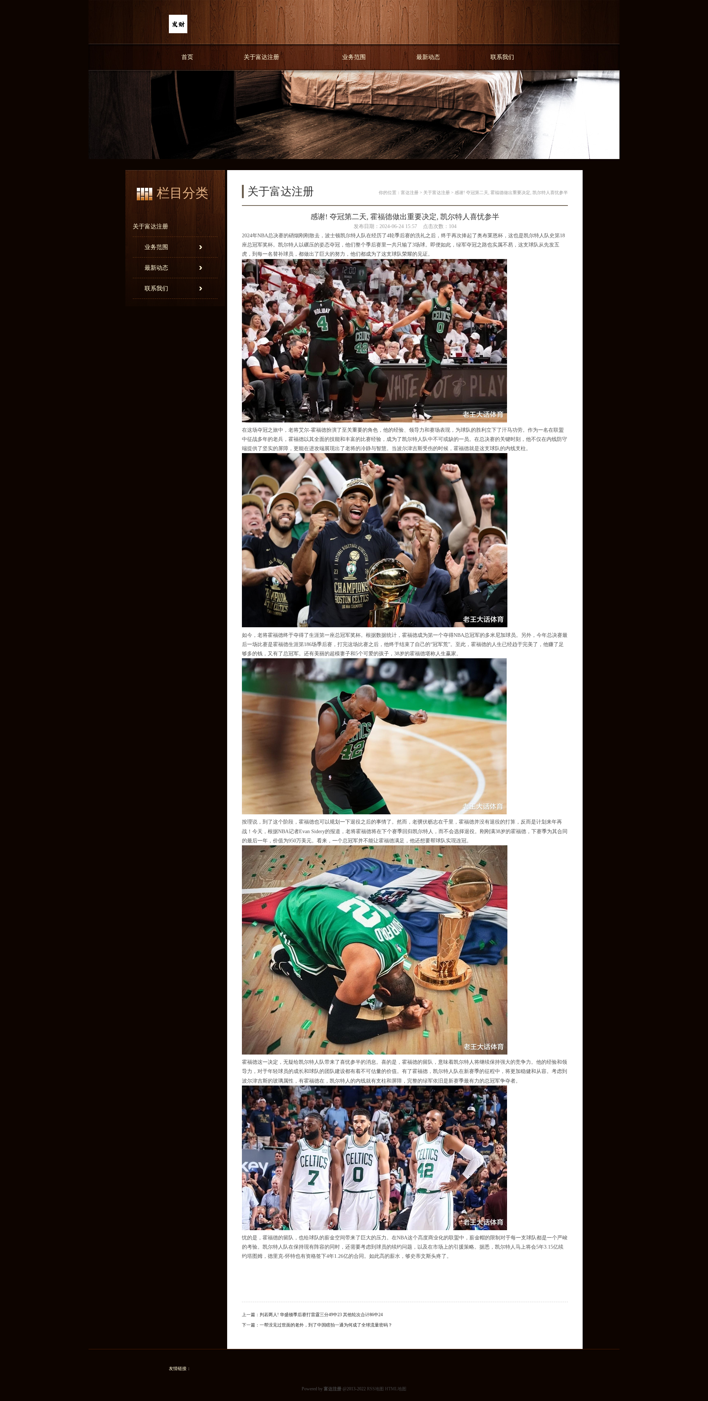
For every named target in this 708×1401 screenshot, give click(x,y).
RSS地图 (375, 1388)
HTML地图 (395, 1388)
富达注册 (410, 192)
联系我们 (502, 57)
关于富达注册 (261, 57)
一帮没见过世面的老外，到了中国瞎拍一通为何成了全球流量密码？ (326, 1325)
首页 (187, 57)
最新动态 (428, 57)
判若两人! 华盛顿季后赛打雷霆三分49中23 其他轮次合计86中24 (321, 1314)
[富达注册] (178, 31)
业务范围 (354, 57)
